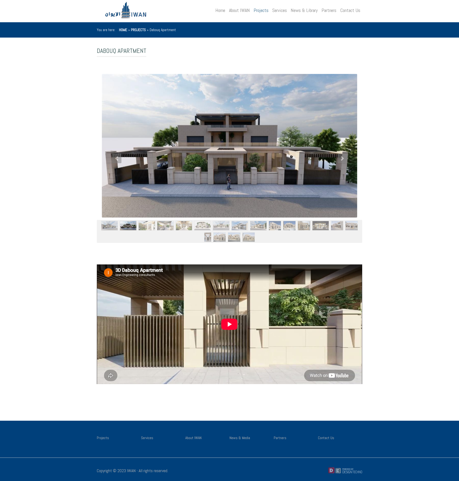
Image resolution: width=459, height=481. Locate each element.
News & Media (240, 437)
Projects (261, 10)
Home (220, 10)
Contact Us (350, 10)
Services (279, 10)
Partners (329, 10)
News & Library (304, 10)
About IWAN (239, 10)
